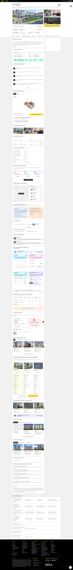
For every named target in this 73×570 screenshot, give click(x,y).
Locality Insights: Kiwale (17, 312)
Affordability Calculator (44, 548)
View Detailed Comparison (32, 395)
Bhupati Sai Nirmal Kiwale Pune (52, 519)
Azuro (22, 549)
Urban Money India (24, 546)
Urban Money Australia (25, 547)
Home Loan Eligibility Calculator (45, 553)
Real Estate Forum (53, 545)
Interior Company (24, 548)
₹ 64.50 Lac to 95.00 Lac (27, 433)
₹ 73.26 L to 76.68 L (37, 412)
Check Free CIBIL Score (44, 552)
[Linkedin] (48, 565)
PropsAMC (23, 551)
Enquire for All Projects (22, 395)
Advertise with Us (34, 549)
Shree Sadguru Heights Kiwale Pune (29, 499)
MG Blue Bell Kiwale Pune (39, 499)
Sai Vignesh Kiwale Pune (28, 500)
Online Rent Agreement (44, 550)
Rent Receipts (43, 551)
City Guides (52, 547)
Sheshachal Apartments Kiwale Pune (52, 518)
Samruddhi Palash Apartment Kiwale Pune (53, 500)
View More (28, 87)
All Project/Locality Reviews (44, 549)
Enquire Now (18, 372)
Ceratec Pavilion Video (17, 460)
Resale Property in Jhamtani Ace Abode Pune (30, 528)
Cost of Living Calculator (44, 547)
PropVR (23, 550)
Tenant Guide (52, 550)
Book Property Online (24, 552)
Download (18, 176)
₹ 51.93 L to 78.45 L (16, 412)
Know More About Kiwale (34, 325)
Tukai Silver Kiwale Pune (39, 500)
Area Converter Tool (43, 555)
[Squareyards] (2, 1)
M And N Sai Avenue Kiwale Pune (40, 518)
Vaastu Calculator (43, 546)
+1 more (19, 386)
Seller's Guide (52, 549)
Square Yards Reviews (15, 548)
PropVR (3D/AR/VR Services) (35, 548)
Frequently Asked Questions (15, 547)
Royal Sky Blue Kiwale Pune (16, 500)
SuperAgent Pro (34, 553)
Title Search (42, 545)
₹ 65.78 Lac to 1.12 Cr (27, 412)
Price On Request (16, 432)
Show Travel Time (28, 227)
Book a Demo (41, 290)
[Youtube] (49, 565)
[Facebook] (46, 565)
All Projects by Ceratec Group (28, 353)
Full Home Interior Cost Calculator (45, 554)
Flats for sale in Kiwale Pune (16, 532)
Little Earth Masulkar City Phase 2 (37, 284)
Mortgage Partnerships (34, 552)
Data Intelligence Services (35, 551)
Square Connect (34, 545)
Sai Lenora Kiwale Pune (16, 519)
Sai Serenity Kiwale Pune (39, 519)
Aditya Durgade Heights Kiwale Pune (17, 499)
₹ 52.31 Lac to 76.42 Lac (38, 433)
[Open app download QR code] (71, 6)
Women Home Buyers (53, 552)
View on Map (21, 193)
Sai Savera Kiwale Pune (16, 518)
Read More (14, 46)
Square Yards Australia (25, 545)
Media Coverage (14, 545)
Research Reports (53, 546)
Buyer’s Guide (52, 548)
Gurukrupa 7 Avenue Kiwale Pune (29, 518)
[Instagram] (51, 565)
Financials (13, 546)
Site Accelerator (34, 547)
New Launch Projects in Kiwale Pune (28, 436)
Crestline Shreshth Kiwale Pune (28, 519)
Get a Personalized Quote (36, 114)
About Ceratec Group (17, 329)
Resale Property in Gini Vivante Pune (17, 528)
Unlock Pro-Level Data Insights (28, 308)
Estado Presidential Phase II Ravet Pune (17, 524)
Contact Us (13, 549)
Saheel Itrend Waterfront (36, 277)
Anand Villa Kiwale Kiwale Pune (52, 499)
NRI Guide (52, 551)
